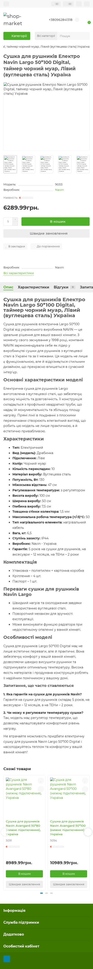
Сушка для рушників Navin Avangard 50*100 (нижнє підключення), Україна (68, 828)
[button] (5, 832)
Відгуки (64, 287)
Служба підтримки (21, 922)
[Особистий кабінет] (87, 3)
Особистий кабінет (21, 946)
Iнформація (14, 910)
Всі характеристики (18, 273)
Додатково (13, 934)
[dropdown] (6, 3)
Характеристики (33, 287)
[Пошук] (84, 36)
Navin (59, 189)
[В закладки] (41, 781)
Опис (8, 287)
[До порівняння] (41, 789)
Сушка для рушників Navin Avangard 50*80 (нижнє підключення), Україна (23, 828)
